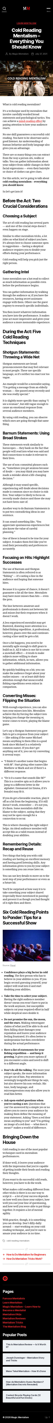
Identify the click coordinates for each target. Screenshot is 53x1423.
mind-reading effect (30, 121)
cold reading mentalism (18, 1240)
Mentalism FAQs (12, 1314)
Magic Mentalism (20, 54)
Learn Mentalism (26, 23)
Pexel (12, 965)
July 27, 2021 (41, 54)
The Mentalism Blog (14, 1326)
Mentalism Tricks (13, 1322)
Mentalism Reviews (14, 1318)
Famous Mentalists (14, 1298)
